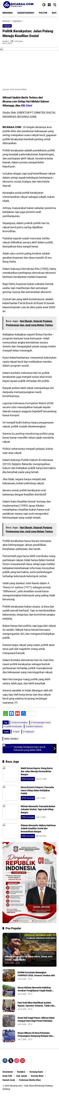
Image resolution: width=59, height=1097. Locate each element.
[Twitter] (10, 1060)
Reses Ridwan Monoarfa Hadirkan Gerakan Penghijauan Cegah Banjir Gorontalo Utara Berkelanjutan (35, 989)
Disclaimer (8, 1072)
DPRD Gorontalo (28, 779)
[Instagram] (16, 1060)
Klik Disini (26, 105)
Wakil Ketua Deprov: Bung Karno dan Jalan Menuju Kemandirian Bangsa (37, 771)
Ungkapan (7, 26)
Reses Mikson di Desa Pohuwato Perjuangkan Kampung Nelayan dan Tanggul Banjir (35, 1035)
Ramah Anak (9, 1080)
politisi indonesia (35, 726)
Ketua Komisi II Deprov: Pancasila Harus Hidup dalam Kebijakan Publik (37, 790)
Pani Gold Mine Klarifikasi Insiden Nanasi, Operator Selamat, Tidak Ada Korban (36, 1004)
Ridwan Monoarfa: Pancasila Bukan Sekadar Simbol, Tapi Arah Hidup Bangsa (38, 809)
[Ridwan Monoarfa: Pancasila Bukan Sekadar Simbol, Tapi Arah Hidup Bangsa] (10, 812)
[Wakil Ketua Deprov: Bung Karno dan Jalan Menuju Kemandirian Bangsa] (10, 774)
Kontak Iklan (37, 1076)
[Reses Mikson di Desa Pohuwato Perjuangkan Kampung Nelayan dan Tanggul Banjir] (9, 1036)
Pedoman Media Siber (30, 1080)
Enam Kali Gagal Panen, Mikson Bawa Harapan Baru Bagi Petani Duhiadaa (36, 1019)
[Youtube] (22, 1060)
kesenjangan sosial (41, 722)
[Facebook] (5, 1060)
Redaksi (6, 41)
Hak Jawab (21, 1076)
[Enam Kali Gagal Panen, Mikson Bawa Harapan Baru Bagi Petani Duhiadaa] (9, 1020)
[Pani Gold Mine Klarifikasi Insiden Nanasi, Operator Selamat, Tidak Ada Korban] (9, 1005)
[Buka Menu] (49, 5)
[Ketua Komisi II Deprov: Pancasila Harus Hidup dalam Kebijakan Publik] (10, 793)
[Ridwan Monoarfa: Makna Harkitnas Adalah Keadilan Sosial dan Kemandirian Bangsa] (10, 831)
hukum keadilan (20, 722)
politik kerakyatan (14, 726)
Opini (17, 731)
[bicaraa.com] (18, 4)
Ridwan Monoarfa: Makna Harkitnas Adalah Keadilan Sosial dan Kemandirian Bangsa (38, 828)
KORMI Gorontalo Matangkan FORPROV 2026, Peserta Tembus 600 (36, 974)
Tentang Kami (36, 1072)
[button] (44, 5)
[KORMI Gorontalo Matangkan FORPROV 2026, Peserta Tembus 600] (9, 975)
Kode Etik (7, 1076)
